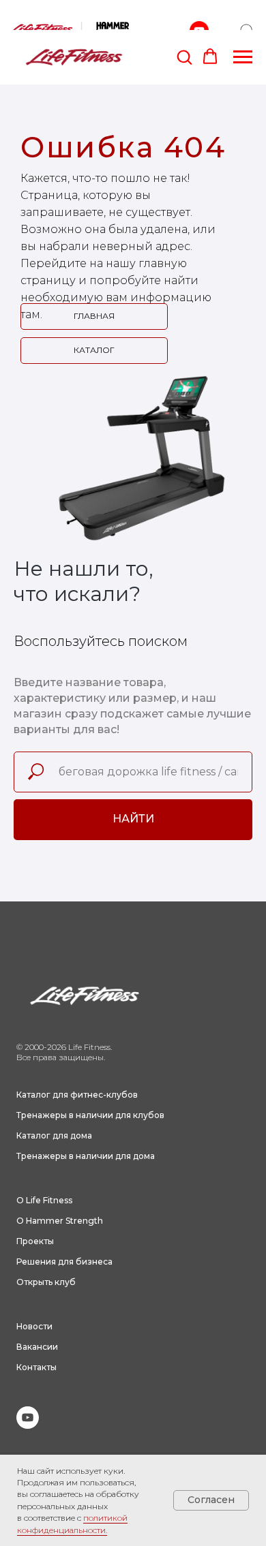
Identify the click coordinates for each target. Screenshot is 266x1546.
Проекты (35, 1241)
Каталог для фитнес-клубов (77, 1094)
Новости (34, 1326)
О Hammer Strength (59, 1221)
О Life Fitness (44, 1200)
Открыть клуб (46, 1282)
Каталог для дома (54, 1135)
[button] (184, 56)
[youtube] (27, 1425)
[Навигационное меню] (242, 57)
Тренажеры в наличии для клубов (90, 1115)
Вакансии (37, 1347)
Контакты (36, 1367)
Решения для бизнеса (64, 1261)
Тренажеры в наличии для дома (85, 1156)
